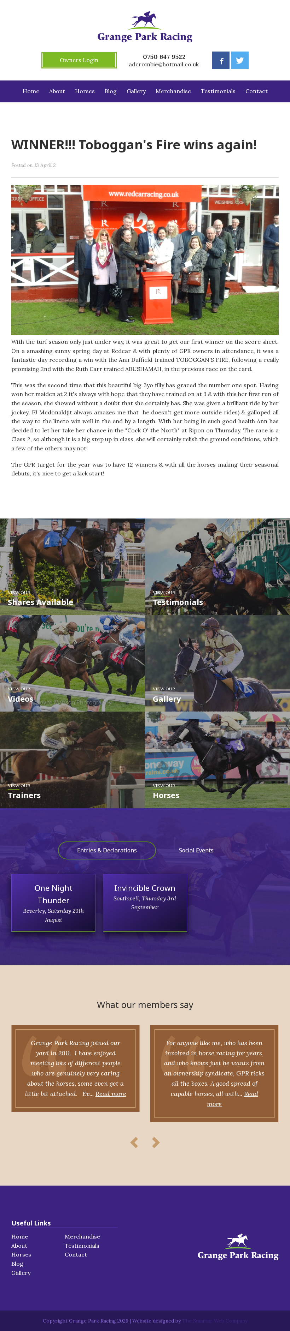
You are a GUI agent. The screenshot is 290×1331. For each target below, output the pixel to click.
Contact (256, 91)
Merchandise (173, 91)
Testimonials (218, 91)
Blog (111, 91)
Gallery (136, 91)
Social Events (196, 850)
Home (31, 91)
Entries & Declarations (107, 850)
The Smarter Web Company (215, 1321)
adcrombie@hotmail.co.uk (164, 64)
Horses (85, 91)
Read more (110, 1094)
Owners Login (79, 60)
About (57, 91)
